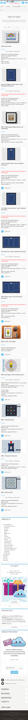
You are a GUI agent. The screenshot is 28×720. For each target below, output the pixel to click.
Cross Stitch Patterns (7, 524)
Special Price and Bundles (9, 549)
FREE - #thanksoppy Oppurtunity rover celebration (12, 127)
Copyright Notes (20, 719)
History (5, 535)
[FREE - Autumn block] (14, 483)
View (18, 27)
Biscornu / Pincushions (8, 545)
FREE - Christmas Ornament (9, 456)
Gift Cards (5, 557)
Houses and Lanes (8, 544)
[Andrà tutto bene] (14, 37)
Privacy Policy (8, 718)
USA (7, 623)
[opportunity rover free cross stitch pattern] (14, 117)
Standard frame (8, 621)
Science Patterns (7, 538)
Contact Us (24, 718)
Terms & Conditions (17, 718)
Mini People (6, 527)
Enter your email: (14, 659)
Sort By (5, 27)
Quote (23, 619)
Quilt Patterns (5, 555)
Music (13, 619)
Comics (21, 616)
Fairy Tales (6, 536)
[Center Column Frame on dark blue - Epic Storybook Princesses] (14, 154)
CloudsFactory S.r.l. (16, 712)
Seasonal (6, 529)
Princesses (18, 620)
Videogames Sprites (8, 546)
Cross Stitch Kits (6, 554)
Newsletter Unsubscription (8, 719)
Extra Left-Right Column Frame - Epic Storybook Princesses (12, 85)
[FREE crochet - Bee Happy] (14, 332)
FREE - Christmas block (7, 420)
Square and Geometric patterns (10, 548)
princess (10, 623)
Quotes (5, 532)
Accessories (5, 558)
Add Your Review (17, 51)
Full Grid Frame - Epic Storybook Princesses (13, 251)
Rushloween (5, 560)
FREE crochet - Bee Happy (8, 341)
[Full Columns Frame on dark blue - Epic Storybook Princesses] (14, 287)
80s (4, 616)
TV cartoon (21, 621)
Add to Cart (7, 188)
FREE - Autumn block (7, 492)
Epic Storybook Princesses (9, 526)
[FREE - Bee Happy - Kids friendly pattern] (14, 365)
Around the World (10, 616)
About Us (3, 718)
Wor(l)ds (6, 539)
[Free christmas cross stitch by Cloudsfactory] (14, 410)
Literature (4, 619)
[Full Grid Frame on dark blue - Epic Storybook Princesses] (14, 242)
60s (2, 616)
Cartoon (16, 616)
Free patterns (7, 551)
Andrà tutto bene (6, 46)
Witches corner (7, 533)
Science (3, 621)
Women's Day (7, 552)
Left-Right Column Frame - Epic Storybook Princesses (13, 208)
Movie (9, 620)
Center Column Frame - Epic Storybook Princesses (12, 164)
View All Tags (14, 627)
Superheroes (14, 621)
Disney (4, 618)
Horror (20, 618)
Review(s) (10, 51)
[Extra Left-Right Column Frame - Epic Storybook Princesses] (14, 75)
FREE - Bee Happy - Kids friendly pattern (12, 374)
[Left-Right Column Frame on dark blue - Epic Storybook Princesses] (14, 199)
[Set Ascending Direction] (14, 27)
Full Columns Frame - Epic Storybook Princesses (11, 297)
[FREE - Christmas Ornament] (14, 446)
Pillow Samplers (7, 542)
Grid (20, 27)
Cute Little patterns (8, 541)
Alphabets (6, 530)
